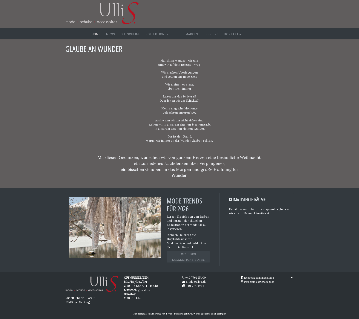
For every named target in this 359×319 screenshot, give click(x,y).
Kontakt (231, 34)
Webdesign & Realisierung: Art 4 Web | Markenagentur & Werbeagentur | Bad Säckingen (179, 313)
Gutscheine (130, 34)
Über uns (211, 34)
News (110, 34)
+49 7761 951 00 (195, 277)
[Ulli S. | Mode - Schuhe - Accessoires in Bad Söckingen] (91, 283)
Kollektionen (157, 34)
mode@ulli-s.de (196, 281)
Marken (191, 34)
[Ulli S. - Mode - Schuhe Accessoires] (102, 13)
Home (96, 34)
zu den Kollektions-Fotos (188, 256)
